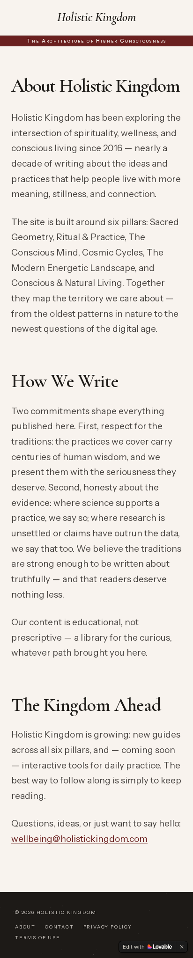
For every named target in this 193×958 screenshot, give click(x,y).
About (25, 927)
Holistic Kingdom (96, 17)
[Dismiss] (181, 946)
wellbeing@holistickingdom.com (79, 839)
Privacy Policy (107, 927)
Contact (59, 927)
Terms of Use (37, 938)
